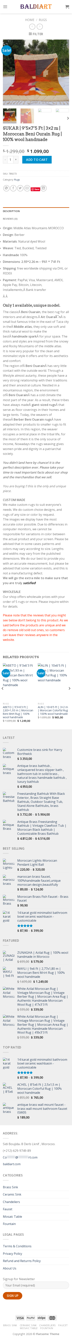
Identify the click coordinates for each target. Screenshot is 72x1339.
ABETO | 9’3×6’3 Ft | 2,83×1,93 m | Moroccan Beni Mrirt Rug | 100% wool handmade (18, 712)
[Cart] (67, 6)
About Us (9, 1268)
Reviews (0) (10, 218)
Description (11, 211)
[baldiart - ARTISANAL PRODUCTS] (36, 6)
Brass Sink (10, 1187)
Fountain (9, 1224)
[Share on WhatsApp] (6, 188)
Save (37, 189)
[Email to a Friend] (27, 188)
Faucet (7, 1209)
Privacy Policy (12, 1254)
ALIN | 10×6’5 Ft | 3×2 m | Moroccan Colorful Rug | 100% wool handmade (53, 710)
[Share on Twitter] (20, 188)
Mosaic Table (12, 1216)
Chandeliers (11, 1202)
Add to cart (37, 160)
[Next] (63, 72)
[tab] (36, 211)
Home (29, 20)
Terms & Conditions (17, 1246)
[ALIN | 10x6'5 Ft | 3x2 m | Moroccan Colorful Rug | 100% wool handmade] (53, 681)
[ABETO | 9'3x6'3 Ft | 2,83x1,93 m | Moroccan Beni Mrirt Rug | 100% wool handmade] (18, 681)
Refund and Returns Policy (22, 1261)
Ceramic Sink (12, 1194)
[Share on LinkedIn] (43, 188)
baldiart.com (12, 1164)
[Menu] (5, 6)
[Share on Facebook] (13, 188)
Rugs (43, 20)
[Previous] (9, 72)
